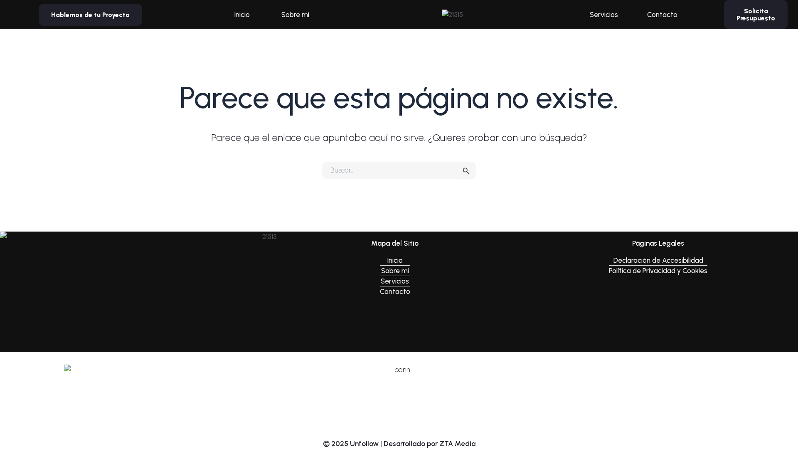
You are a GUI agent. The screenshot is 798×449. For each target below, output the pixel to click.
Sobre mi (295, 14)
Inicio (242, 14)
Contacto (662, 14)
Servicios (604, 14)
